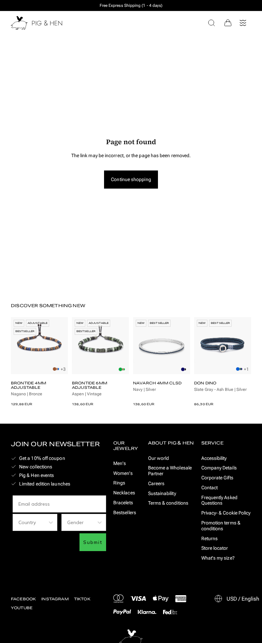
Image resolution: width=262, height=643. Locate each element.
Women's (123, 473)
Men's (119, 463)
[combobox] (32, 522)
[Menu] (242, 22)
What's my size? (218, 558)
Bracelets (123, 502)
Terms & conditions (168, 503)
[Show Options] (50, 522)
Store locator (214, 548)
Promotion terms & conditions (221, 525)
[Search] (211, 22)
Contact (209, 487)
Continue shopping (131, 179)
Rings (119, 482)
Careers (156, 483)
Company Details (219, 467)
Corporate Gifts (217, 477)
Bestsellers (124, 512)
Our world (158, 458)
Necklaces (124, 492)
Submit (92, 542)
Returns (209, 538)
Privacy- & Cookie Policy (226, 513)
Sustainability (162, 493)
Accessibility (214, 458)
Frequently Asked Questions (219, 500)
